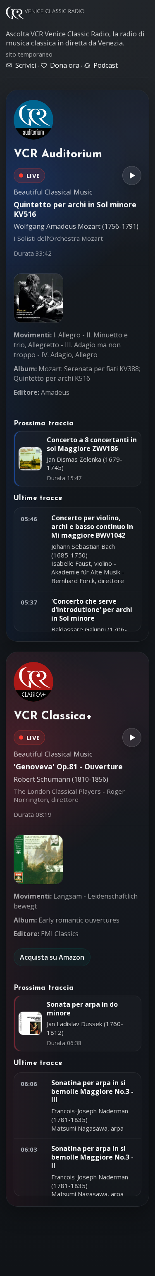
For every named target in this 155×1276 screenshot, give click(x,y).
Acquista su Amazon (52, 957)
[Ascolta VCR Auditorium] (131, 175)
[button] (38, 298)
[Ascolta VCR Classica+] (131, 737)
